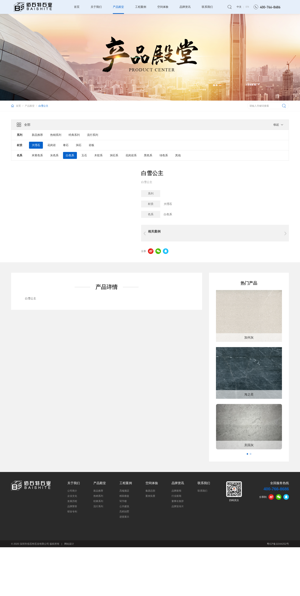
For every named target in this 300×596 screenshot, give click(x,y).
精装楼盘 (124, 496)
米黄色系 (37, 155)
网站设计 (69, 543)
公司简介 (72, 490)
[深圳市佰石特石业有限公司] (31, 485)
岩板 (91, 145)
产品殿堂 (118, 6)
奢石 (66, 145)
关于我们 (96, 6)
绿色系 (164, 155)
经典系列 (74, 134)
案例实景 (150, 496)
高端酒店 (124, 490)
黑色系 (148, 155)
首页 (77, 6)
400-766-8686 (276, 489)
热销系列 (55, 134)
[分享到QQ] (165, 251)
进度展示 (124, 517)
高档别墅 (124, 511)
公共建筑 (124, 506)
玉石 (84, 155)
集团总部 (150, 490)
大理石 (36, 145)
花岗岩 (51, 145)
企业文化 (72, 496)
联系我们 (207, 6)
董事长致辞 (178, 501)
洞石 (78, 145)
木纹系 (98, 155)
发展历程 (72, 501)
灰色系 (54, 155)
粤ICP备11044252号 (278, 543)
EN (247, 7)
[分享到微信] (158, 251)
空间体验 (162, 6)
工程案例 (140, 6)
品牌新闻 (176, 490)
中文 (239, 7)
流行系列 (92, 134)
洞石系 (114, 155)
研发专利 (72, 511)
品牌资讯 (185, 6)
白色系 (70, 155)
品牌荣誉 (72, 506)
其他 (178, 155)
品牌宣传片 (178, 506)
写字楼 (123, 501)
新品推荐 (37, 134)
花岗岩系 (131, 155)
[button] (247, 454)
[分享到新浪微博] (150, 251)
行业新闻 (176, 496)
